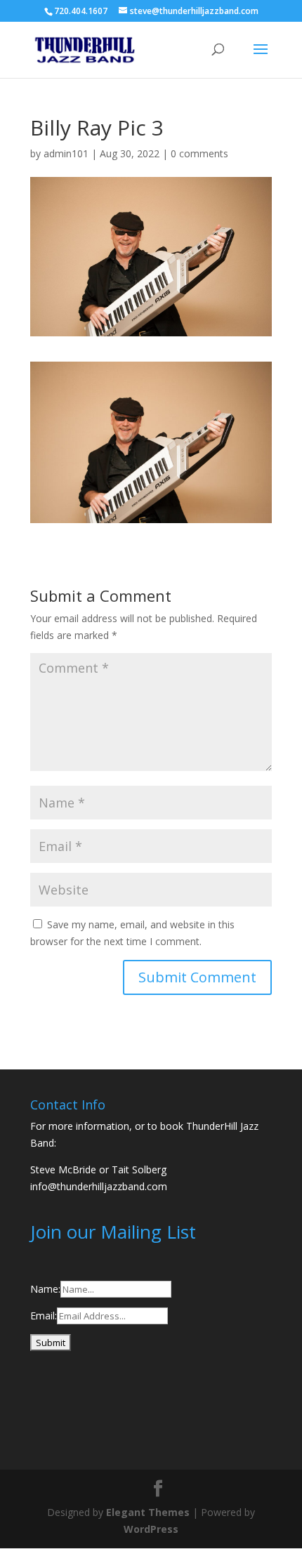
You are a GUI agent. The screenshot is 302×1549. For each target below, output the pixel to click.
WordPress (151, 1529)
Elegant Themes (148, 1512)
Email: (43, 1315)
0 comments (199, 153)
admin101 (66, 153)
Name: (45, 1289)
